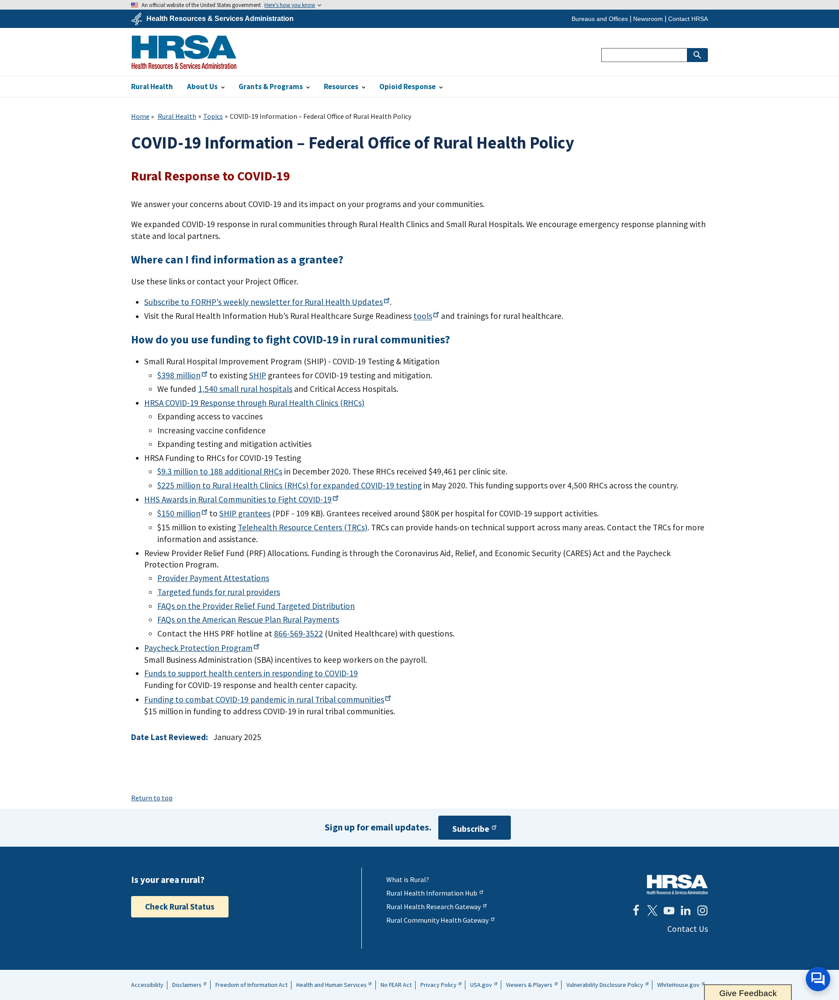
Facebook (635, 910)
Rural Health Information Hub (431, 893)
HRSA (184, 52)
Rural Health (177, 116)
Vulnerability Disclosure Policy (604, 985)
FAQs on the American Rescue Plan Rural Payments (248, 619)
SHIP (257, 375)
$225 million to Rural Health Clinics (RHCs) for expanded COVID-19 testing (289, 485)
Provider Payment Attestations (213, 578)
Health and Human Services (331, 985)
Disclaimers (186, 985)
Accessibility (147, 985)
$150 (179, 513)
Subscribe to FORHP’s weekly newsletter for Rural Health (263, 302)
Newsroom (648, 18)
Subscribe (470, 829)
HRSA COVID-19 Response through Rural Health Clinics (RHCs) (254, 403)
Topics (213, 116)
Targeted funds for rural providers (218, 592)
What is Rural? (407, 879)
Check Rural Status (180, 906)
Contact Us (687, 929)
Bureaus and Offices (600, 18)
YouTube (669, 910)
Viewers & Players (529, 985)
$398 (179, 375)
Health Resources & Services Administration (220, 18)
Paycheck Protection (198, 648)
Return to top (152, 797)
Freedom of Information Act (251, 985)
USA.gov (481, 985)
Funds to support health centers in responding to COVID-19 (251, 673)
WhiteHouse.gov (678, 985)
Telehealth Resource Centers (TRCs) (302, 527)
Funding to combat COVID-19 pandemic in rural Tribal (264, 699)
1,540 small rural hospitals (245, 389)
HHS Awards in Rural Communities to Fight (238, 499)
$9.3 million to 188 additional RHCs (219, 471)
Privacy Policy (438, 985)
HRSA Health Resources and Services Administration (677, 884)
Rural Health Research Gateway (433, 906)
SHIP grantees (244, 513)
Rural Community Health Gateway (437, 920)
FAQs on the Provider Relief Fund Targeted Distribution (256, 606)
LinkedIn (685, 910)
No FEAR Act (396, 985)
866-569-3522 (298, 633)
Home (140, 116)
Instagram (702, 910)
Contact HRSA (688, 18)
